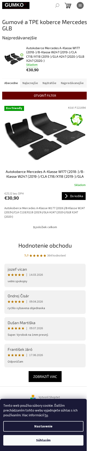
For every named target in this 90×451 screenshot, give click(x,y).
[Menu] (80, 5)
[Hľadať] (57, 5)
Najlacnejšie (30, 83)
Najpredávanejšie (72, 83)
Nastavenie (43, 426)
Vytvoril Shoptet (49, 397)
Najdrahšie (49, 83)
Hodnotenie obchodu (45, 245)
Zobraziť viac (45, 376)
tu (46, 415)
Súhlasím (43, 440)
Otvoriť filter (45, 95)
